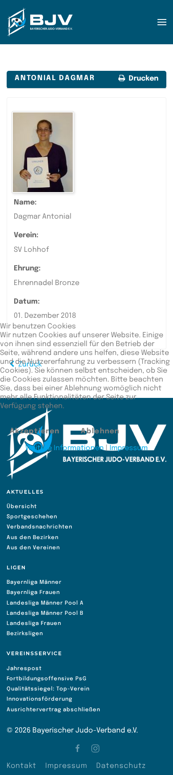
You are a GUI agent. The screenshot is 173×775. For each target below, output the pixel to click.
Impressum (129, 448)
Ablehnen (100, 431)
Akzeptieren (34, 431)
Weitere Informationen (64, 448)
